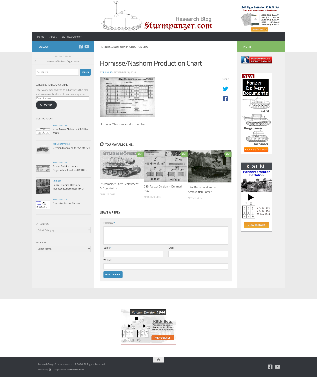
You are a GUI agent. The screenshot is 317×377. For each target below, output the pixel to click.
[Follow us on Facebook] (81, 46)
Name (107, 247)
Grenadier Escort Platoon (66, 203)
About (53, 36)
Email (172, 247)
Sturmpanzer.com (72, 36)
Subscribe (46, 105)
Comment (109, 223)
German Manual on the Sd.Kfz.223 (71, 148)
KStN (55, 125)
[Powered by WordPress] (50, 370)
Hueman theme (77, 369)
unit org (63, 125)
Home (40, 36)
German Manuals (61, 144)
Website (107, 260)
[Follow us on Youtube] (86, 46)
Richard (107, 72)
